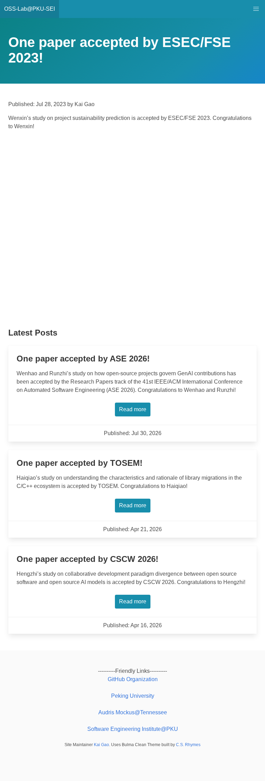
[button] (256, 9)
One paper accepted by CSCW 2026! (87, 559)
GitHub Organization (133, 679)
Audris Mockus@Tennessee (132, 712)
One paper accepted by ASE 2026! (83, 358)
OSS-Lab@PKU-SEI (29, 9)
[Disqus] (132, 230)
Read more (132, 409)
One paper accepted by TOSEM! (80, 463)
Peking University (132, 696)
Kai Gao (101, 744)
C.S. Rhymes (188, 744)
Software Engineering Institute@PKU (132, 729)
